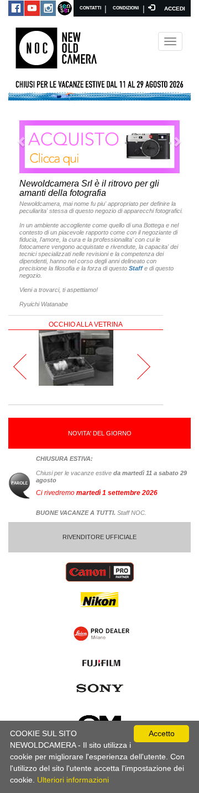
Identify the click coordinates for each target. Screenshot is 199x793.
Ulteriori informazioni (73, 779)
